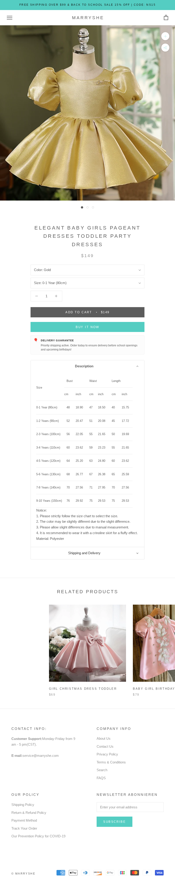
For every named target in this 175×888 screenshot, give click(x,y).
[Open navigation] (9, 18)
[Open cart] (166, 17)
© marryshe (23, 873)
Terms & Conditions (111, 762)
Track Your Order (24, 828)
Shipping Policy (22, 805)
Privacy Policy (107, 754)
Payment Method (24, 820)
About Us (104, 738)
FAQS (101, 778)
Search (102, 770)
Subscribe (114, 821)
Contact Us (105, 746)
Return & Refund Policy (28, 813)
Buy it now (87, 327)
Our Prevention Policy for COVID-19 (38, 836)
